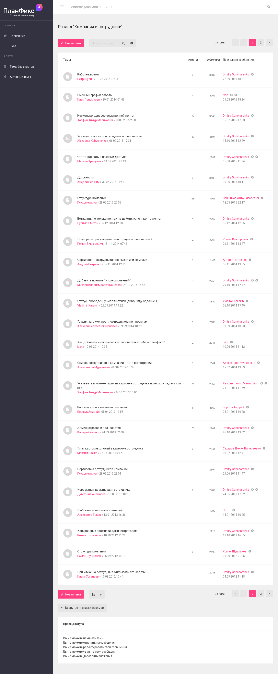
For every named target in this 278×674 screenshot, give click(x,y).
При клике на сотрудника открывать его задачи (111, 572)
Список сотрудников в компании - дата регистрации (114, 363)
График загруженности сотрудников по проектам (112, 321)
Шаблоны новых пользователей (100, 510)
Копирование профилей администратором (107, 531)
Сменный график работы (94, 95)
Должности (85, 177)
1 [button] (244, 42)
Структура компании (91, 198)
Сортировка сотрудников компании (102, 469)
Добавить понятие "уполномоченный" (104, 280)
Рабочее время (88, 74)
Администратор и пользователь (99, 428)
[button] (235, 42)
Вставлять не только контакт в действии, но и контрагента (119, 218)
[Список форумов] (26, 10)
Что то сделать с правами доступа (101, 157)
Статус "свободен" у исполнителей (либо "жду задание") (117, 301)
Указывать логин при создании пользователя (109, 136)
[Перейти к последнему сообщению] (252, 74)
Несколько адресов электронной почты (105, 115)
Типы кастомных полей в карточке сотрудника (110, 448)
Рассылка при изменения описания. (102, 407)
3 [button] (261, 42)
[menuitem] (269, 7)
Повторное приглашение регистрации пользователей (114, 239)
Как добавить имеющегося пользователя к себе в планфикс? (121, 342)
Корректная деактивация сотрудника (103, 489)
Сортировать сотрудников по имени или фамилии (112, 260)
